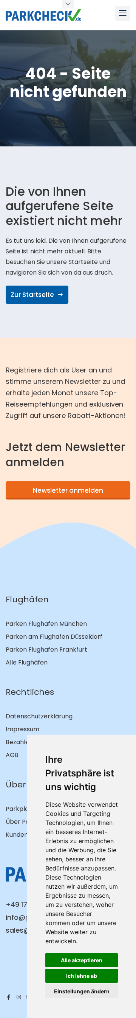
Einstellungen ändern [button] (82, 991)
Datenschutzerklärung (39, 716)
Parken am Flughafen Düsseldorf (54, 636)
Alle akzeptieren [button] (81, 960)
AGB (12, 755)
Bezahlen (19, 742)
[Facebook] (9, 997)
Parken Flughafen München (46, 623)
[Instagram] (18, 997)
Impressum (22, 729)
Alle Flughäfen (27, 662)
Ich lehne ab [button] (81, 975)
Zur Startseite (33, 294)
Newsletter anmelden (68, 490)
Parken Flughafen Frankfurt (46, 649)
